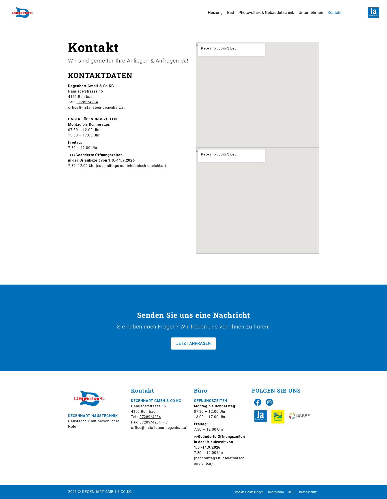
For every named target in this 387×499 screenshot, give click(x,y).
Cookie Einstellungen (249, 492)
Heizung (215, 12)
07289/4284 (87, 102)
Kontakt (335, 12)
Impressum (276, 492)
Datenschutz (308, 492)
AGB (291, 492)
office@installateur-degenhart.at (96, 107)
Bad (230, 12)
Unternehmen (311, 12)
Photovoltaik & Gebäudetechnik (266, 12)
